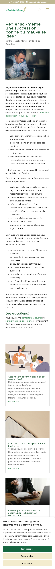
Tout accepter (27, 549)
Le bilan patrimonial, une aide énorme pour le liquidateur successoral (24, 513)
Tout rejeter (27, 563)
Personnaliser (27, 556)
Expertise (10, 44)
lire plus (13, 401)
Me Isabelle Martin (18, 41)
